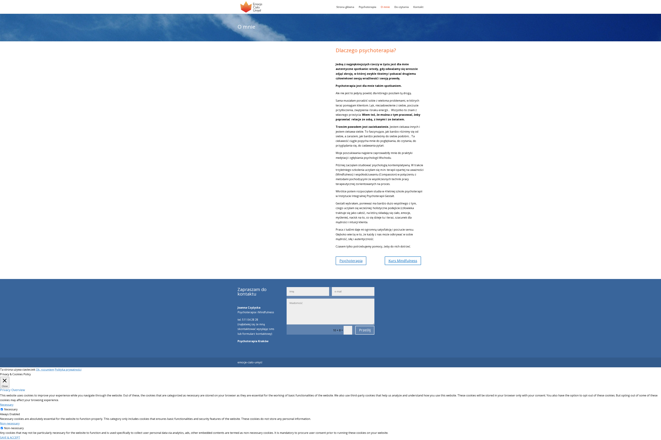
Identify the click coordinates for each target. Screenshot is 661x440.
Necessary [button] (6, 405)
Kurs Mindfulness (403, 260)
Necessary (11, 409)
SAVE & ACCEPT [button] (10, 437)
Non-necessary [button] (10, 423)
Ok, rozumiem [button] (45, 369)
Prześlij (365, 330)
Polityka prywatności (68, 369)
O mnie (385, 7)
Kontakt (418, 7)
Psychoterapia (367, 7)
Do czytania (401, 7)
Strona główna (345, 7)
